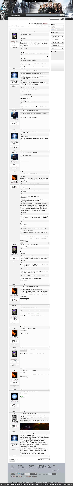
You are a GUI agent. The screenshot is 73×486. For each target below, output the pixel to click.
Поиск (49, 23)
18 (15, 68)
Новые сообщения (30, 23)
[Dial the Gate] (22, 474)
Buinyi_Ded (14, 70)
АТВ (12, 465)
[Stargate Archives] (27, 474)
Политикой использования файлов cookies (54, 484)
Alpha (14, 413)
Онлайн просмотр (40, 465)
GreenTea (14, 31)
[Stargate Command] (12, 474)
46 (37, 31)
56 (36, 349)
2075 (16, 186)
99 (15, 305)
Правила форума (44, 23)
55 (36, 328)
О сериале (30, 466)
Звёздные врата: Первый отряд (41, 466)
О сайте (12, 466)
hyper (14, 391)
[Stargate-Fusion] (54, 474)
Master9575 (14, 433)
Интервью (19, 468)
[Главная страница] (15, 15)
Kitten (14, 173)
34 (15, 411)
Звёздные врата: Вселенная (41, 468)
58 (37, 391)
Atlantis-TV (19, 467)
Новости (20, 465)
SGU (22, 466)
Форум (62, 15)
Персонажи (30, 467)
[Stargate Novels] (33, 474)
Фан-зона (23, 467)
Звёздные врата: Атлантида (41, 467)
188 (16, 405)
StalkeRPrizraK (14, 110)
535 (16, 258)
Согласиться (66, 484)
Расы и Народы (31, 468)
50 (37, 152)
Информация (31, 465)
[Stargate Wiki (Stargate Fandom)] (42, 474)
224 (15, 431)
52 (37, 244)
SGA (20, 466)
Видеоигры (23, 468)
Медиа (49, 465)
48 (37, 110)
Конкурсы (12, 467)
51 (37, 173)
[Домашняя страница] (24, 68)
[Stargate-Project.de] (50, 474)
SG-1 (19, 466)
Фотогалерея (49, 466)
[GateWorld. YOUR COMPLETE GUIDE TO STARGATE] (17, 474)
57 (37, 370)
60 (38, 433)
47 (37, 70)
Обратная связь (13, 468)
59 (37, 413)
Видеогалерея (50, 467)
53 (37, 286)
